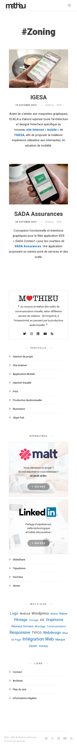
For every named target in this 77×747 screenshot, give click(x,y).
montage (40, 626)
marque (60, 639)
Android (25, 613)
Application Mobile (24, 374)
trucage (33, 620)
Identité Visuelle (22, 383)
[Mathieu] (38, 300)
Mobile (49, 105)
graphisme (54, 619)
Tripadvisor (19, 568)
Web (59, 105)
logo (14, 613)
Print (15, 391)
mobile (54, 614)
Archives (18, 681)
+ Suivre (38, 486)
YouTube (18, 577)
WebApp (43, 646)
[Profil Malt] (38, 454)
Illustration (19, 409)
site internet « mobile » (42, 129)
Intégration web (38, 639)
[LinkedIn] (38, 334)
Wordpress (40, 613)
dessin (33, 646)
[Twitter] (25, 334)
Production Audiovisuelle (27, 400)
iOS (42, 620)
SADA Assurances (38, 214)
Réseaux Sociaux (22, 626)
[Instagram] (31, 334)
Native (63, 614)
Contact (17, 672)
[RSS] (52, 334)
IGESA (38, 97)
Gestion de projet (23, 356)
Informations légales (25, 698)
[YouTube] (45, 334)
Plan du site (19, 689)
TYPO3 (36, 632)
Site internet (20, 365)
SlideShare (19, 559)
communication (56, 626)
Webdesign (52, 632)
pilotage (20, 619)
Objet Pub (18, 417)
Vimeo (16, 586)
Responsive (19, 632)
